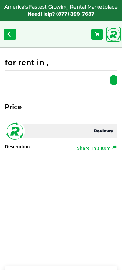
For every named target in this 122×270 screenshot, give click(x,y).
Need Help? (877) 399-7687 (61, 14)
